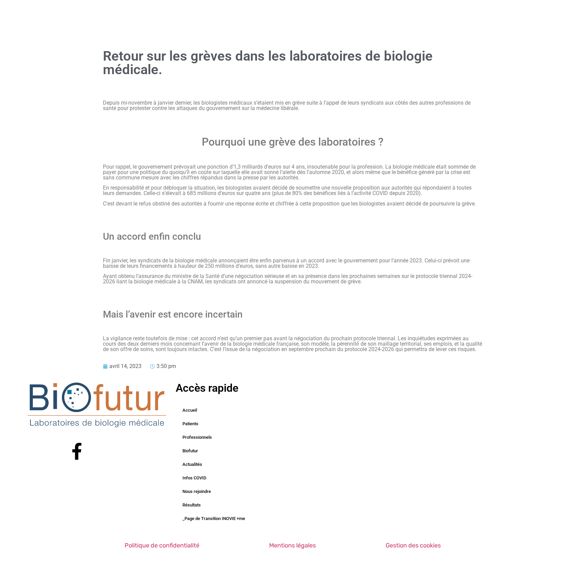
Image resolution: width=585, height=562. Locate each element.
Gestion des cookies (413, 545)
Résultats (191, 504)
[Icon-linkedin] (117, 451)
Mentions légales (292, 545)
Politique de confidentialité (162, 545)
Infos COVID (194, 477)
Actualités (192, 464)
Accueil (189, 410)
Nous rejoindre (196, 491)
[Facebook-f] (76, 451)
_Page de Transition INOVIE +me (213, 518)
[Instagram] (97, 451)
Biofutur (190, 450)
